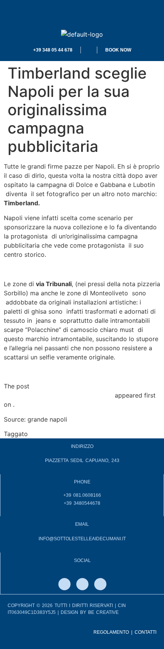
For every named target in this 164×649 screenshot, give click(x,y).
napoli (38, 434)
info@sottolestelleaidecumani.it (82, 538)
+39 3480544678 (82, 503)
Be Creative (103, 612)
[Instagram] (82, 584)
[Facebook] (64, 584)
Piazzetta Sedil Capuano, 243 (82, 460)
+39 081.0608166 (82, 495)
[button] (82, 15)
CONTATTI (145, 632)
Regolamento (111, 632)
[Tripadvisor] (100, 584)
